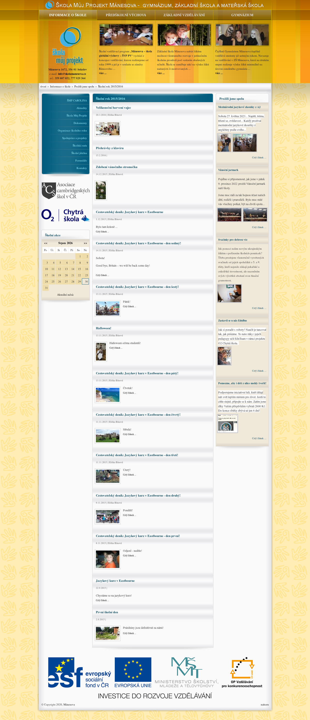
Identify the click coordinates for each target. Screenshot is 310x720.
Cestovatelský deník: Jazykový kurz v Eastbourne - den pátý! (137, 373)
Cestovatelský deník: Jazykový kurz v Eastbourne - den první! (138, 535)
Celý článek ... (102, 231)
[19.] (107, 136)
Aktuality (82, 108)
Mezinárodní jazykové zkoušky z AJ (239, 107)
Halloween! (103, 328)
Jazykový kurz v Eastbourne (115, 580)
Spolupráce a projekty (74, 138)
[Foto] (107, 641)
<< (45, 243)
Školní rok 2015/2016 (110, 86)
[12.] (107, 403)
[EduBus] (224, 365)
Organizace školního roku (72, 130)
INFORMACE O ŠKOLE (67, 15)
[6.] (100, 200)
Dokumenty (80, 123)
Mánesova (69, 704)
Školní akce (53, 235)
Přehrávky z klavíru (110, 148)
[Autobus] (107, 569)
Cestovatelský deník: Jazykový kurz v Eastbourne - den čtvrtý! (138, 414)
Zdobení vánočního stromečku (116, 166)
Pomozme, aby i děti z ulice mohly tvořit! (242, 383)
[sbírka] (228, 432)
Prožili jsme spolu (84, 86)
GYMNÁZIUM (242, 15)
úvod (43, 86)
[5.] (100, 362)
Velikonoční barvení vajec (113, 107)
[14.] (107, 317)
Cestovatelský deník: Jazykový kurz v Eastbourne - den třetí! (137, 454)
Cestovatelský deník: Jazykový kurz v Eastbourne (129, 211)
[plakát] (230, 302)
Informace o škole (60, 86)
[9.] (107, 484)
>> (85, 243)
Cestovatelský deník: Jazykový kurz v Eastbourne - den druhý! (138, 495)
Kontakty (82, 168)
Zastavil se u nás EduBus (232, 320)
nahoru (265, 704)
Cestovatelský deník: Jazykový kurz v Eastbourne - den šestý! (137, 286)
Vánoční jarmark (228, 170)
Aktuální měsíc (65, 294)
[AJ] (224, 151)
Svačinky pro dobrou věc (233, 240)
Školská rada (80, 145)
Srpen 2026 (65, 243)
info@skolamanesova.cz (72, 74)
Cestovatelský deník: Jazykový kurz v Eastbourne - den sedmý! (138, 243)
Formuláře (81, 160)
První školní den (107, 612)
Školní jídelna (79, 153)
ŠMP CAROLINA (77, 100)
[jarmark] (230, 221)
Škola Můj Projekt (77, 115)
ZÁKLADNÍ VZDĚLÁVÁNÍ (184, 15)
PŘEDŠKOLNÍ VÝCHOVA (126, 15)
